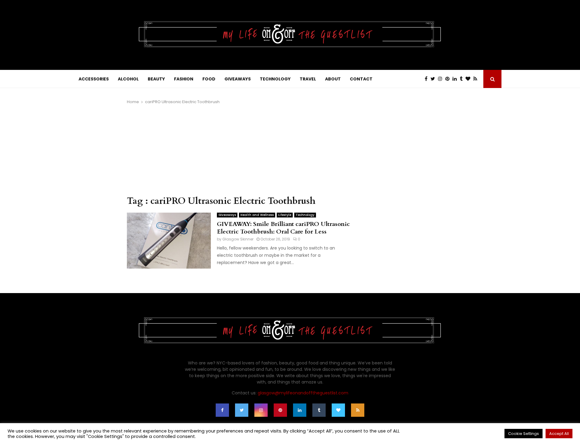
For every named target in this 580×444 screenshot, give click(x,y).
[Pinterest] (449, 79)
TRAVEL (308, 79)
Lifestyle (284, 215)
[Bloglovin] (469, 79)
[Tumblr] (463, 79)
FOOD (208, 79)
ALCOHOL (128, 79)
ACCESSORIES (94, 79)
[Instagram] (441, 79)
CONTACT (361, 79)
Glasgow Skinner (237, 239)
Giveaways (227, 215)
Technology (305, 215)
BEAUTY (156, 79)
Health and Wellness (257, 215)
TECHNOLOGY (275, 79)
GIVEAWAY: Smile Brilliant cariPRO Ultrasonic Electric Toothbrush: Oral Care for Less (283, 228)
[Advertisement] (238, 150)
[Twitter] (434, 79)
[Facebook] (427, 79)
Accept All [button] (559, 433)
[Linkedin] (456, 79)
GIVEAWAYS (237, 79)
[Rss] (476, 79)
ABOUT (333, 79)
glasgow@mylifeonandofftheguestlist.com (303, 393)
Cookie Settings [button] (523, 433)
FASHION (183, 79)
